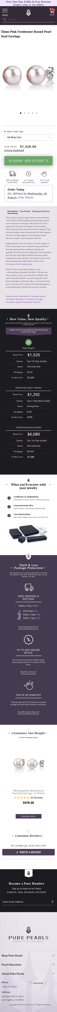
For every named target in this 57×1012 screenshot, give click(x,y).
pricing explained (14, 150)
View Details (26, 197)
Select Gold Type (15, 131)
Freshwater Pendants (32, 302)
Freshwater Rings (13, 302)
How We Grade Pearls (27, 712)
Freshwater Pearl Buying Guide (19, 264)
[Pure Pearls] (29, 12)
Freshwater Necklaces (15, 299)
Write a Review (36, 852)
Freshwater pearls (37, 296)
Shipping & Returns (41, 211)
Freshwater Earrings (34, 299)
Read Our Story (27, 672)
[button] (28, 798)
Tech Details (25, 211)
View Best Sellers (28, 816)
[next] (48, 777)
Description (12, 211)
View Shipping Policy (27, 626)
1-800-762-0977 (9, 986)
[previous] (9, 777)
